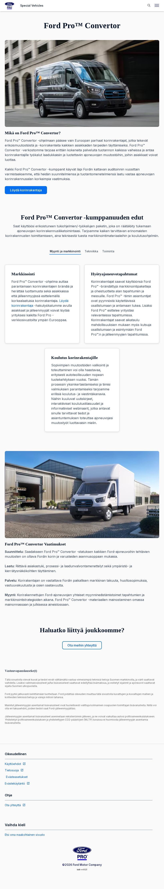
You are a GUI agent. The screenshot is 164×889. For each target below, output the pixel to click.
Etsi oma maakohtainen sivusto (25, 834)
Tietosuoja (12, 770)
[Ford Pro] (9, 5)
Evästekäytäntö (15, 783)
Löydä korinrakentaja (26, 190)
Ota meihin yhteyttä (82, 645)
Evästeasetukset (17, 777)
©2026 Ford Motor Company (82, 864)
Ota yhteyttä (13, 805)
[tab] (65, 251)
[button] (149, 5)
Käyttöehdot (13, 764)
